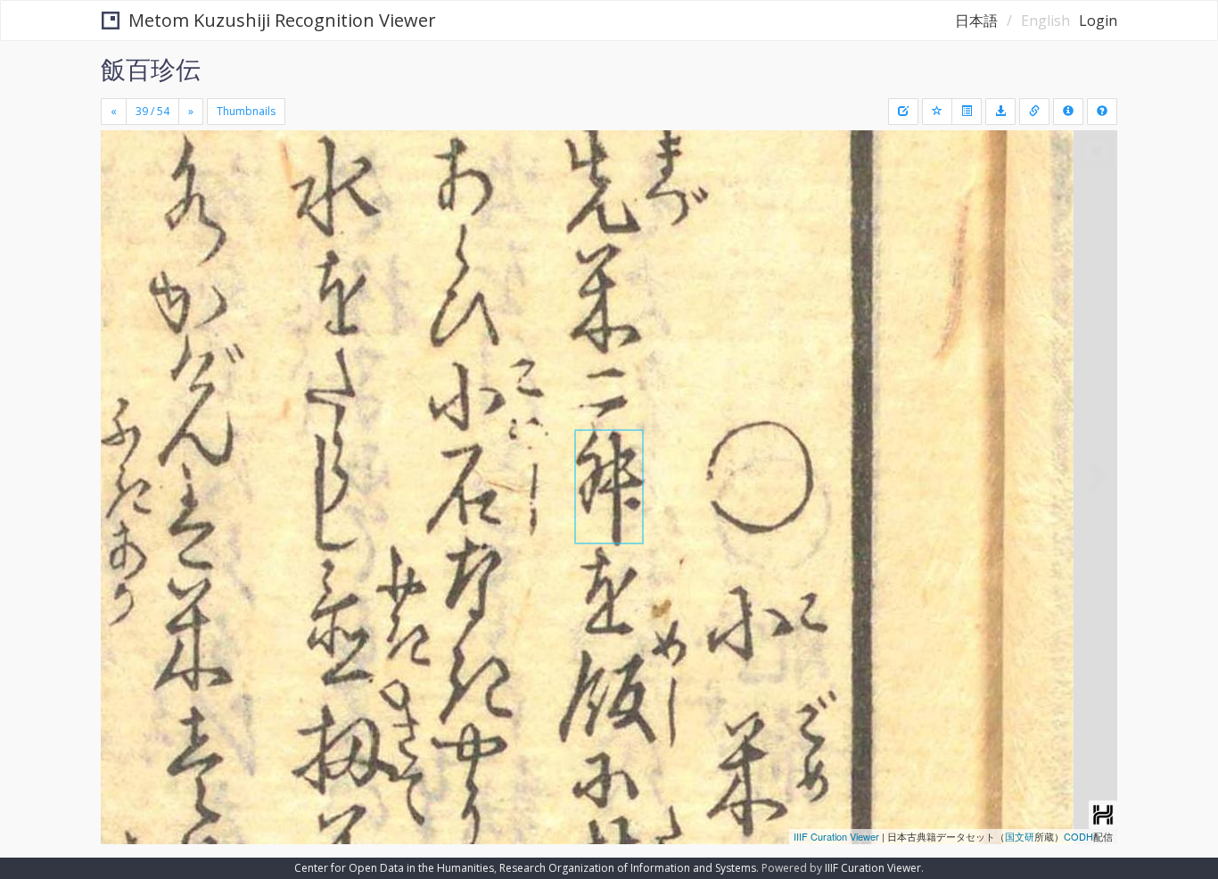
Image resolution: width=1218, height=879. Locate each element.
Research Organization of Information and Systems (627, 867)
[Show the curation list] (966, 111)
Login (1098, 20)
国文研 (1019, 836)
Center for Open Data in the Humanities (394, 867)
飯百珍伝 (151, 69)
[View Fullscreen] (121, 206)
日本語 (976, 20)
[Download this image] (1000, 111)
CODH (1078, 836)
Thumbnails (246, 111)
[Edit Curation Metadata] (903, 111)
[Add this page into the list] (937, 111)
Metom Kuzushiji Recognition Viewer (282, 20)
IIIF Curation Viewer (836, 836)
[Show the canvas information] (1034, 111)
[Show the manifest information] (1068, 111)
